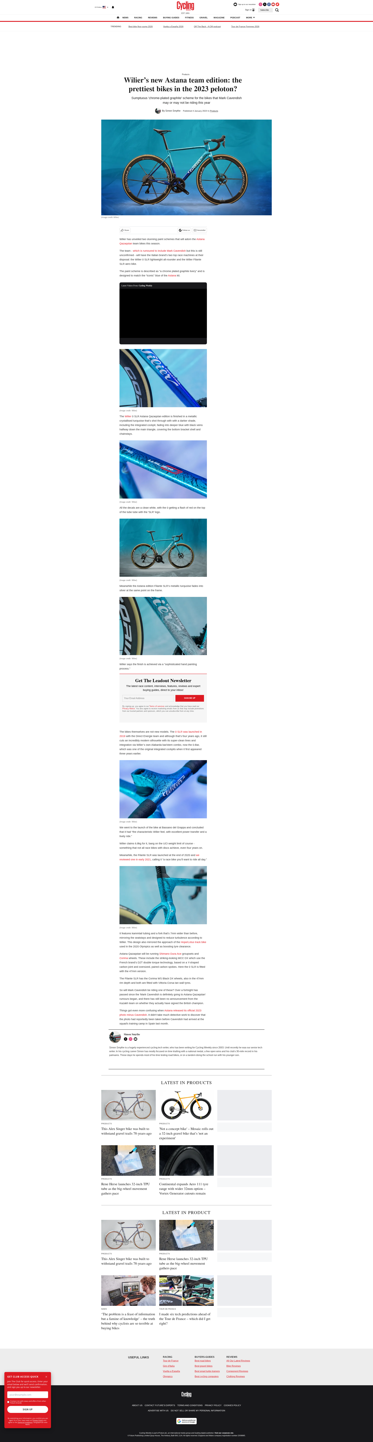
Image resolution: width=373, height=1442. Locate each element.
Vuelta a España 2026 (173, 26)
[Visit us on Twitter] (264, 4)
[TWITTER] (126, 1039)
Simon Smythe (173, 111)
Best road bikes (203, 1361)
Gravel (203, 17)
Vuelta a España (171, 1371)
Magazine (219, 17)
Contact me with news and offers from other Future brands (28, 1402)
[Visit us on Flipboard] (277, 4)
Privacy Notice (128, 708)
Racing (138, 17)
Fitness (189, 17)
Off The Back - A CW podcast (207, 26)
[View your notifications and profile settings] (113, 7)
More (249, 17)
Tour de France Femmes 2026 (245, 26)
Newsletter (201, 230)
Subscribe (264, 10)
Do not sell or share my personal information (198, 1410)
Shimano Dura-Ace (170, 953)
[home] (118, 18)
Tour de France (170, 1361)
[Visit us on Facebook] (269, 4)
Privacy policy (213, 1405)
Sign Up (28, 1409)
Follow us (186, 230)
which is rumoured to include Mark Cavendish (159, 250)
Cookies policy (232, 1405)
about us (137, 1405)
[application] (163, 313)
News (125, 17)
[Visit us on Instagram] (260, 4)
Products (186, 74)
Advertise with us (158, 1410)
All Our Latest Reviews (238, 1361)
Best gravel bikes (203, 1366)
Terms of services (157, 706)
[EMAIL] (136, 1039)
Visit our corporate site (223, 1433)
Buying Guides (171, 17)
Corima (124, 958)
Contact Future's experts (160, 1405)
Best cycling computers (207, 1376)
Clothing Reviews (235, 1376)
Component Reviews (237, 1371)
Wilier (128, 416)
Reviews (152, 17)
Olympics (168, 1376)
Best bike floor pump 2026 (141, 26)
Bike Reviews (233, 1366)
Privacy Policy (38, 1420)
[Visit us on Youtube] (273, 4)
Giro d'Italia (169, 1366)
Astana (172, 275)
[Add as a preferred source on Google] (186, 1421)
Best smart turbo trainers (207, 1371)
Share (126, 230)
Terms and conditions (190, 1405)
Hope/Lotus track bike (193, 942)
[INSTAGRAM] (131, 1039)
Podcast (235, 17)
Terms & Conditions (25, 1422)
